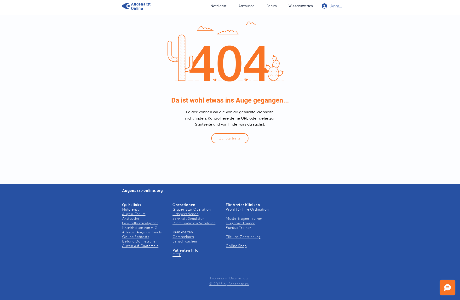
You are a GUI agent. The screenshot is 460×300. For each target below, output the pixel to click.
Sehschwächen (184, 241)
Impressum (218, 278)
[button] (300, 6)
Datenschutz (238, 278)
